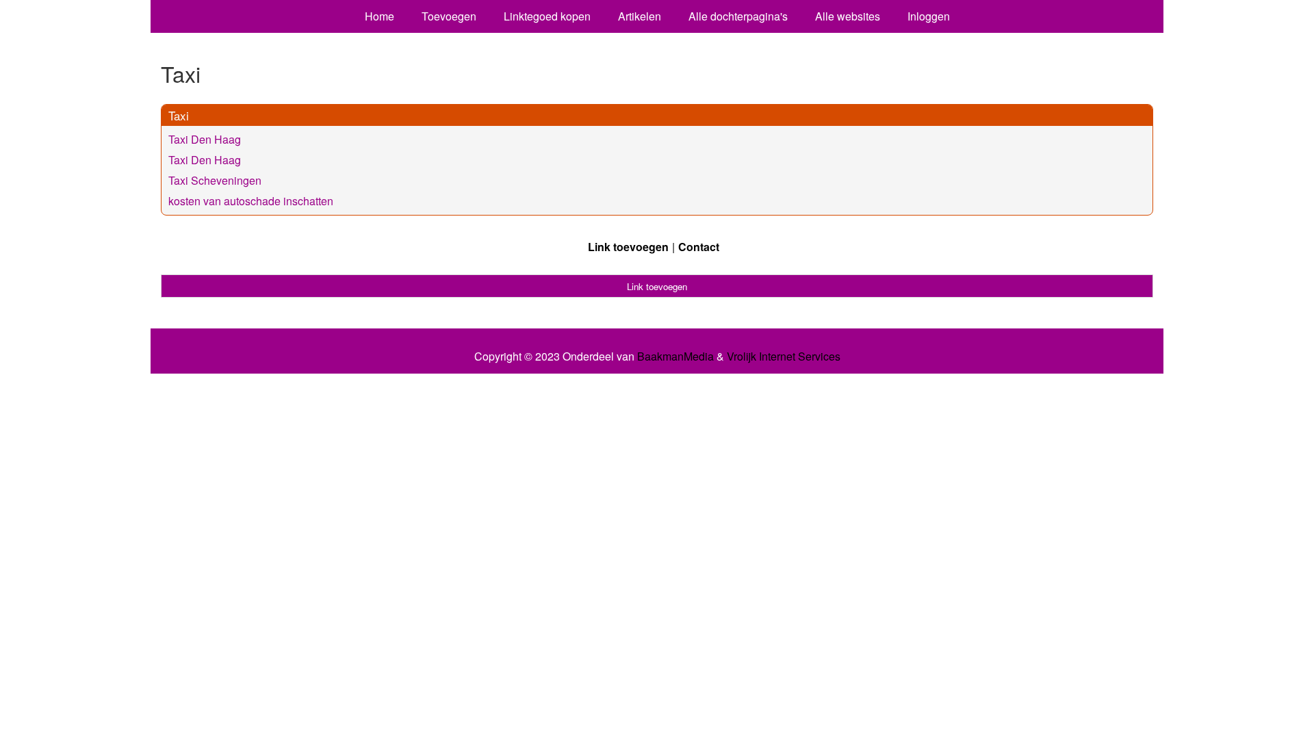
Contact (698, 247)
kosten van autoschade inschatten (250, 201)
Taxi (178, 115)
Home (379, 16)
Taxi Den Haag (204, 139)
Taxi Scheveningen (214, 180)
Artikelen (639, 16)
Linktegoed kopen (547, 16)
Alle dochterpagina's (738, 16)
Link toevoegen (628, 247)
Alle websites (847, 16)
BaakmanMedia (675, 356)
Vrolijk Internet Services (783, 356)
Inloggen (928, 16)
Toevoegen (449, 16)
